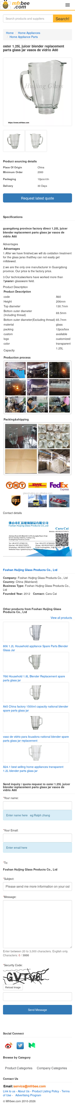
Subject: (8, 879)
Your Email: (10, 830)
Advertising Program (27, 1095)
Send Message (37, 1010)
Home (10, 33)
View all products (61, 618)
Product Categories (18, 1068)
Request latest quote (37, 198)
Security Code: (13, 965)
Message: (9, 897)
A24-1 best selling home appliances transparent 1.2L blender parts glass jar (33, 769)
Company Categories (52, 1068)
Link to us (9, 1091)
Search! (62, 18)
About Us (23, 1091)
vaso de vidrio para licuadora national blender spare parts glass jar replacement (36, 738)
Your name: (11, 798)
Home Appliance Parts (24, 37)
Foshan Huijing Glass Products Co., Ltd (30, 570)
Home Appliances (29, 33)
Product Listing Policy (45, 1091)
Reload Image (13, 987)
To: (5, 863)
